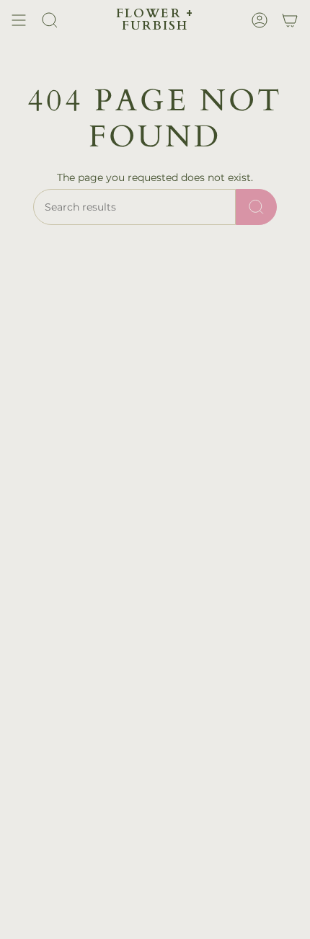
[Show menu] (18, 20)
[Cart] (290, 20)
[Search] (256, 207)
